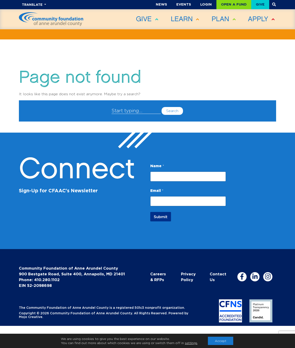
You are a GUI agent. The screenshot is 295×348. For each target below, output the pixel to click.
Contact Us (218, 277)
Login (206, 4)
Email (156, 190)
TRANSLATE (32, 4)
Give (260, 4)
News (161, 4)
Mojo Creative (30, 316)
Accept (220, 340)
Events (183, 4)
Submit (161, 216)
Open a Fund (234, 4)
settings (191, 343)
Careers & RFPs (158, 277)
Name (157, 166)
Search (172, 111)
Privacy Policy (188, 277)
